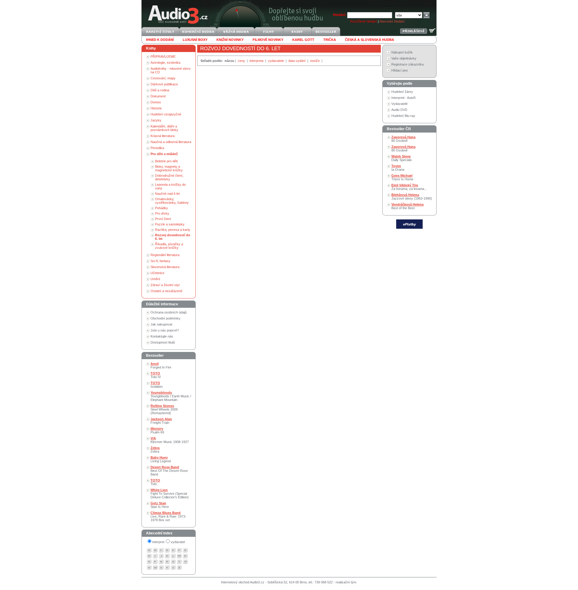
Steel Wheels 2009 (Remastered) (164, 409)
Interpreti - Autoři (403, 97)
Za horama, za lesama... (409, 187)
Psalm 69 (157, 430)
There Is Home (402, 177)
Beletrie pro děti (166, 161)
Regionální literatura (165, 255)
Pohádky (161, 208)
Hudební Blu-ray (403, 116)
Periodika (157, 148)
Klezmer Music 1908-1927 (170, 440)
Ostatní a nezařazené (166, 291)
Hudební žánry (402, 91)
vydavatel (178, 542)
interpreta (257, 61)
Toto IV (156, 375)
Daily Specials (401, 158)
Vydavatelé (399, 103)
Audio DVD (399, 110)
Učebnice (157, 273)
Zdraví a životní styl (165, 285)
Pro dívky (162, 213)
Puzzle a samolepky (170, 224)
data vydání (297, 61)
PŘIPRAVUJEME (163, 56)
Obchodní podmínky (165, 318)
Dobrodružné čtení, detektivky (169, 177)
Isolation (157, 384)
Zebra (155, 449)
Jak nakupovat (161, 324)
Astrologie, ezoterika (165, 62)
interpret (158, 542)
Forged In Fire (161, 365)
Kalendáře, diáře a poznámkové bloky (164, 128)
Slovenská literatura (165, 267)
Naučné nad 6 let (167, 193)
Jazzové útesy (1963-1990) (411, 196)
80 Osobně (403, 138)
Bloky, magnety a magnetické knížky (169, 168)
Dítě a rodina (160, 90)
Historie (156, 108)
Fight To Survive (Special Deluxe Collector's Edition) (170, 493)
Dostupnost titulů (163, 342)
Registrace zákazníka (407, 64)
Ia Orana (397, 167)
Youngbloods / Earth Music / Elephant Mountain (171, 396)
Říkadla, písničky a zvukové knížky (169, 245)
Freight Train (161, 420)
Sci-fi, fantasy (160, 261)
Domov (156, 102)
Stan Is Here (160, 505)
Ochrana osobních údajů (169, 312)
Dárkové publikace (164, 84)
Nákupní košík (402, 52)
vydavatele (276, 61)
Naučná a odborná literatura (171, 142)
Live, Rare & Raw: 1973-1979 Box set (168, 516)
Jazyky (156, 120)
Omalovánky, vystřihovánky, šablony (172, 200)
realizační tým (346, 582)
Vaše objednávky (403, 58)
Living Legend (161, 459)
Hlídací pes (399, 70)
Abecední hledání (392, 21)
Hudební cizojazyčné (166, 114)
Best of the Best (407, 206)
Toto (155, 482)
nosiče (315, 61)
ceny (242, 61)
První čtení (163, 219)
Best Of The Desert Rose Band (169, 470)
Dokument (158, 96)
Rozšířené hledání (363, 21)
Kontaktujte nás (162, 336)
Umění (155, 279)
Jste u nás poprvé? (165, 330)
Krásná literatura (163, 136)
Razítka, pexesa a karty (172, 229)
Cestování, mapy (163, 78)
